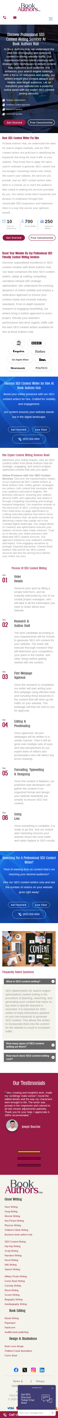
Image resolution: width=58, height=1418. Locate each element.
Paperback (10, 1323)
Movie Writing (11, 1290)
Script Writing (11, 1251)
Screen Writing (12, 1295)
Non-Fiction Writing (14, 1220)
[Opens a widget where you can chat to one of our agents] (37, 1400)
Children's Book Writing (16, 1230)
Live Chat (41, 429)
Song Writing (11, 1211)
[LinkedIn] (42, 1370)
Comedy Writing (13, 1285)
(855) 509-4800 (31, 439)
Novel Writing (11, 1260)
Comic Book (11, 1355)
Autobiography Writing (16, 1304)
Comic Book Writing (15, 1281)
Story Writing (11, 1207)
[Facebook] (16, 1370)
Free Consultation (41, 122)
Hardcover (10, 1327)
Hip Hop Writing (12, 1246)
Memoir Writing (12, 1216)
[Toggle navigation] (51, 19)
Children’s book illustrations (18, 1351)
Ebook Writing (12, 1318)
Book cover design (14, 1346)
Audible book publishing (16, 1332)
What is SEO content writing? (23, 981)
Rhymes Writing (13, 1225)
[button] (29, 1152)
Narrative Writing (13, 1255)
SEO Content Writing (15, 1241)
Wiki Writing (11, 1264)
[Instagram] (33, 1370)
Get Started (14, 122)
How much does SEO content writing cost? (27, 1057)
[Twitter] (24, 1370)
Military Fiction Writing (16, 1276)
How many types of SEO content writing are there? (25, 1045)
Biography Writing (13, 1299)
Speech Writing (12, 1269)
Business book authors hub (18, 1234)
